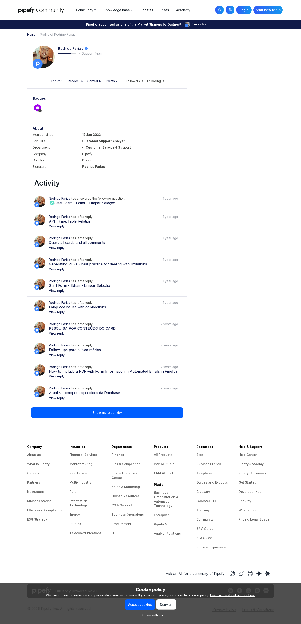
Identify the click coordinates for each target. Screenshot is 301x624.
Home (31, 34)
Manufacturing (80, 464)
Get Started (247, 482)
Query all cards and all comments (77, 242)
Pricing (244, 519)
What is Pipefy (38, 464)
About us (34, 454)
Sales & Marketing (126, 487)
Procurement (121, 524)
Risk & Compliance (126, 464)
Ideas (164, 10)
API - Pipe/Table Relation (70, 221)
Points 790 (114, 81)
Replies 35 (76, 81)
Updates (146, 10)
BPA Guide (204, 538)
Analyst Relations (167, 533)
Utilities (75, 524)
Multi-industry (80, 482)
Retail (73, 491)
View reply (57, 226)
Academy (183, 10)
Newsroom (35, 491)
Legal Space (259, 519)
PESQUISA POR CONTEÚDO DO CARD (82, 328)
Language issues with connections (77, 307)
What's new (248, 510)
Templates (204, 473)
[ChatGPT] (232, 573)
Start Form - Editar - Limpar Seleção (82, 203)
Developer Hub (250, 491)
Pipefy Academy (251, 464)
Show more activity (107, 412)
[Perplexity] (250, 573)
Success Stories (208, 464)
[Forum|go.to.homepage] (45, 9)
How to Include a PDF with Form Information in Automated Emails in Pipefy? (113, 371)
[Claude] (267, 573)
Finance (118, 454)
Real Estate (78, 473)
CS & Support (122, 505)
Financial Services (83, 454)
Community (205, 519)
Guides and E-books (212, 482)
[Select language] (230, 10)
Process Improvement (213, 547)
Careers (33, 473)
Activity (47, 183)
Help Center (248, 454)
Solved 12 (94, 81)
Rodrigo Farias (70, 48)
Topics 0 (57, 81)
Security (245, 501)
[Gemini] (259, 573)
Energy (74, 514)
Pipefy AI (161, 524)
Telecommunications (85, 533)
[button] (268, 10)
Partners (33, 482)
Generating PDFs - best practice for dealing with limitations (98, 264)
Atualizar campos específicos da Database (84, 392)
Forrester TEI (206, 501)
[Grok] (241, 573)
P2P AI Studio (164, 464)
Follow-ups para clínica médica (75, 350)
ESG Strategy (37, 519)
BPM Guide (204, 528)
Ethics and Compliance (44, 510)
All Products (163, 454)
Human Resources (126, 496)
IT (113, 533)
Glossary (203, 491)
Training (202, 510)
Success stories (39, 501)
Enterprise (162, 515)
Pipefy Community (253, 473)
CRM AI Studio (165, 473)
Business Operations (128, 514)
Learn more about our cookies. (232, 595)
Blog (199, 454)
